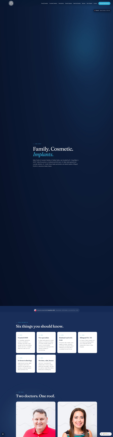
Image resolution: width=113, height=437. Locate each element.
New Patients (89, 3)
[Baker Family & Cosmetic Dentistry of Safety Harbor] (11, 3)
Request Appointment (104, 3)
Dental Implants (68, 3)
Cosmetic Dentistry (53, 3)
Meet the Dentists (77, 3)
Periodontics (61, 3)
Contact (95, 3)
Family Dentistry (44, 3)
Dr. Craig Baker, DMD (50, 310)
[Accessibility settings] (3, 434)
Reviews (83, 3)
